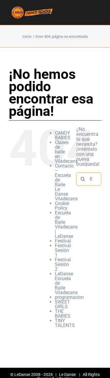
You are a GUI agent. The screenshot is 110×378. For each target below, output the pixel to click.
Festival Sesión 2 (63, 264)
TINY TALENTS (65, 323)
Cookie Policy (62, 206)
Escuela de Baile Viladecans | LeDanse (66, 224)
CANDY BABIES (62, 135)
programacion (69, 297)
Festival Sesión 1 (63, 250)
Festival (63, 241)
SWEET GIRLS (62, 304)
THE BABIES (62, 313)
